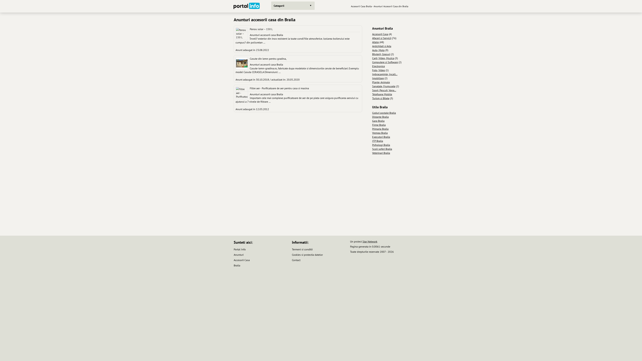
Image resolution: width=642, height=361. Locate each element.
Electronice (378, 66)
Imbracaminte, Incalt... (384, 74)
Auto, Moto (378, 50)
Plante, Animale (381, 82)
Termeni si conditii (302, 249)
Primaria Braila (380, 129)
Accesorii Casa (380, 34)
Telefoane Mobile (382, 94)
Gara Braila (378, 121)
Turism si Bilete (380, 98)
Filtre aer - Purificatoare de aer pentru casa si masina (279, 88)
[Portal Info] (246, 6)
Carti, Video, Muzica (383, 58)
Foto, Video (378, 70)
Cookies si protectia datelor (307, 254)
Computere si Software (385, 62)
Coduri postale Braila (384, 112)
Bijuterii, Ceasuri (381, 54)
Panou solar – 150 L (261, 29)
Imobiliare (378, 78)
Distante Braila (380, 116)
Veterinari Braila (381, 153)
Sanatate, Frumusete (383, 86)
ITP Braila (377, 141)
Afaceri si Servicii (381, 38)
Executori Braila (381, 137)
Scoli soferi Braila (382, 149)
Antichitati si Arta (381, 46)
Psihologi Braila (381, 145)
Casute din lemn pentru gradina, (268, 58)
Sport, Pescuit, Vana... (384, 90)
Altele (375, 42)
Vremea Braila (380, 133)
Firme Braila (379, 125)
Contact (296, 260)
